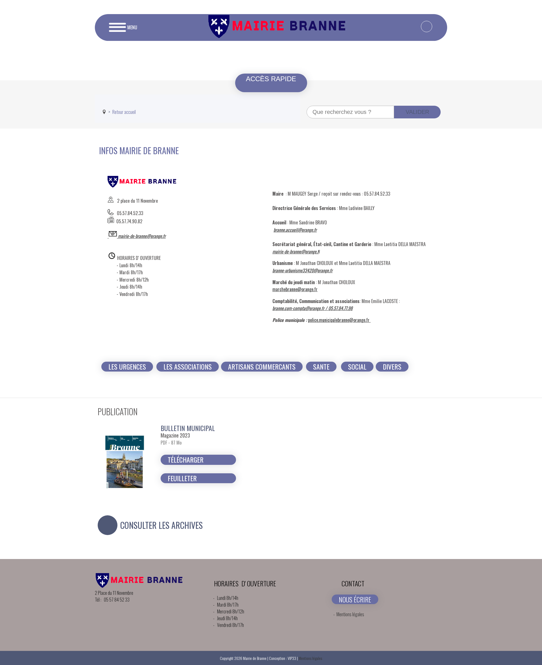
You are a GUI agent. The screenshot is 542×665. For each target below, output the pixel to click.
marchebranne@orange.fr (295, 289)
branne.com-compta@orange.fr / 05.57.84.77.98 (312, 308)
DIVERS (392, 367)
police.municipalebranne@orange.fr (339, 320)
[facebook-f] (426, 26)
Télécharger (186, 460)
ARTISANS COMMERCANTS (262, 367)
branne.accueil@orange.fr (295, 229)
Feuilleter (182, 478)
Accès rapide (271, 79)
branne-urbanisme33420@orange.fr (302, 270)
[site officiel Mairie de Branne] (278, 36)
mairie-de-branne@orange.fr (142, 236)
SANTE (321, 367)
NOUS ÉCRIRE (355, 599)
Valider (417, 112)
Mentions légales (350, 614)
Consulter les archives (161, 525)
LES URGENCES (127, 367)
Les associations (187, 367)
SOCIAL (357, 367)
